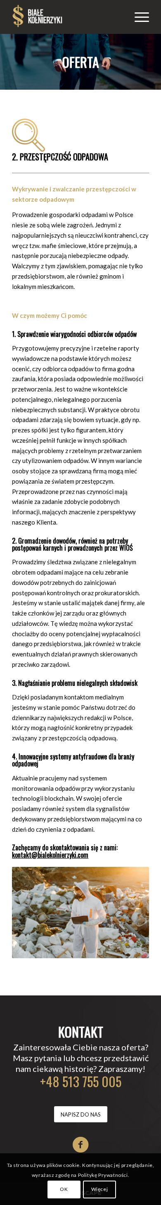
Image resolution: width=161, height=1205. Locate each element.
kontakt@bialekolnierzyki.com (50, 855)
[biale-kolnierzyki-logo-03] (66, 16)
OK (64, 1189)
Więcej (99, 1189)
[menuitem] (137, 16)
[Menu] (137, 16)
